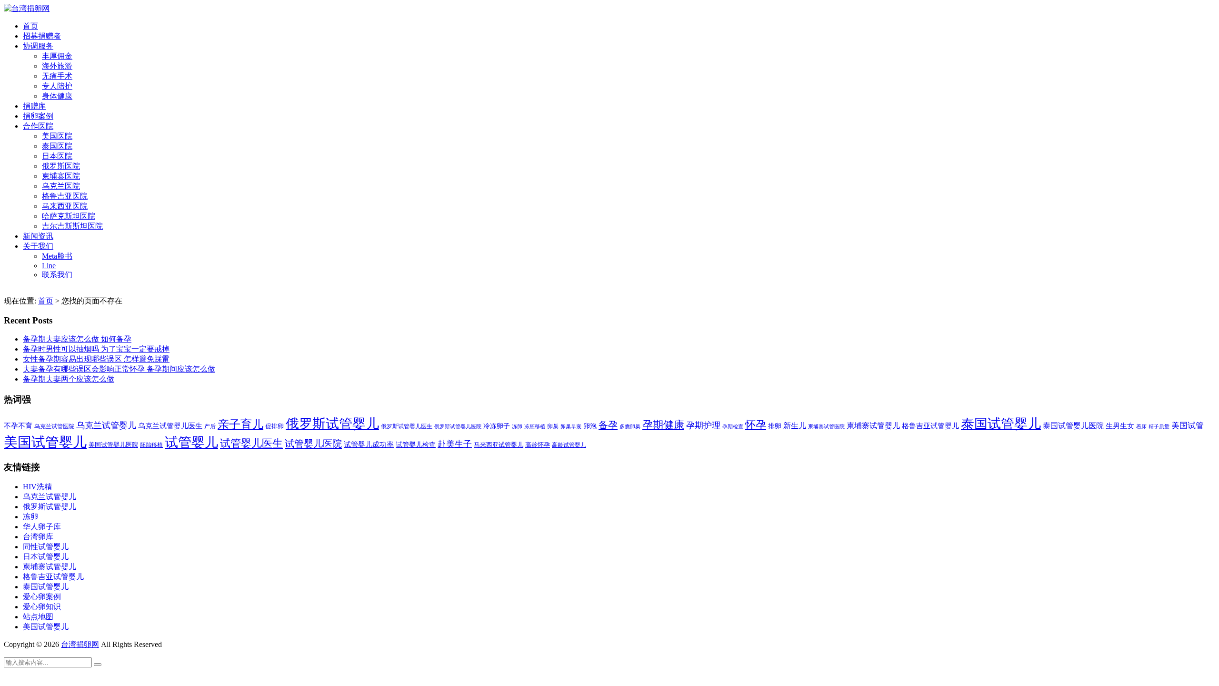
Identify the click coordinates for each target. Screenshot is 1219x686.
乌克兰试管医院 (54, 427)
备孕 (608, 425)
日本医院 (57, 156)
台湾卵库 (38, 537)
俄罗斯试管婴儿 (332, 423)
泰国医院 (57, 146)
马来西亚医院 (65, 206)
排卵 (774, 426)
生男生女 (1120, 426)
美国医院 (57, 136)
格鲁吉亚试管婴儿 (930, 426)
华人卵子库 (42, 527)
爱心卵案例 (42, 597)
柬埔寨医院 (61, 176)
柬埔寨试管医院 (826, 426)
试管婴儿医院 (313, 443)
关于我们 (38, 246)
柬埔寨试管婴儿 (873, 426)
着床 (1141, 426)
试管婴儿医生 (251, 443)
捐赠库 (34, 106)
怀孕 (755, 425)
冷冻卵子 (496, 426)
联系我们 (57, 275)
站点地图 (38, 617)
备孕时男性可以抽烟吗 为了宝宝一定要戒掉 (96, 349)
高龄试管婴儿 (569, 445)
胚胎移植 (151, 445)
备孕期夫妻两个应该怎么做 (68, 379)
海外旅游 (57, 66)
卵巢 (553, 427)
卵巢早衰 (570, 426)
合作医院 (38, 126)
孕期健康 (663, 425)
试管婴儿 (191, 442)
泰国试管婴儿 (1001, 423)
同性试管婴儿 (46, 547)
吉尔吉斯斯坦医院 (72, 226)
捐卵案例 (38, 116)
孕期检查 (732, 426)
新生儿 (794, 426)
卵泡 (590, 426)
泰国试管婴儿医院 (1073, 426)
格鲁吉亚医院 (65, 196)
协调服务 (38, 46)
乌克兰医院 (61, 186)
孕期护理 (703, 425)
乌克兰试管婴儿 (106, 425)
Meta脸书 (57, 256)
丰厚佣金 (57, 56)
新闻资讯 (38, 236)
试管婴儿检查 (416, 444)
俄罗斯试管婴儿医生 (406, 426)
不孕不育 (18, 426)
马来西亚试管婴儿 (498, 445)
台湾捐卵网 (80, 644)
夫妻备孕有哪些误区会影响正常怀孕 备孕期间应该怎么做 (119, 369)
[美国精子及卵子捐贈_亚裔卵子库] (27, 8)
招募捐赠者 (42, 36)
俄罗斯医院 (61, 166)
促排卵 (274, 426)
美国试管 (1187, 425)
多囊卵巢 (629, 426)
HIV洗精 (37, 487)
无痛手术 (57, 76)
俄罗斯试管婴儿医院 (457, 426)
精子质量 (1159, 426)
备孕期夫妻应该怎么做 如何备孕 (77, 339)
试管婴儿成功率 (369, 444)
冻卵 (517, 426)
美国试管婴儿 (45, 442)
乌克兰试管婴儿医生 (170, 426)
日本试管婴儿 (46, 557)
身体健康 (57, 96)
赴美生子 (455, 444)
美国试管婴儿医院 (113, 444)
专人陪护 (57, 86)
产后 (210, 426)
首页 (30, 26)
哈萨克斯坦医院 (68, 216)
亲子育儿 (240, 424)
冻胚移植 (534, 426)
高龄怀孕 (537, 445)
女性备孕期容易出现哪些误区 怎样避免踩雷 (96, 359)
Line (49, 266)
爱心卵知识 (42, 607)
